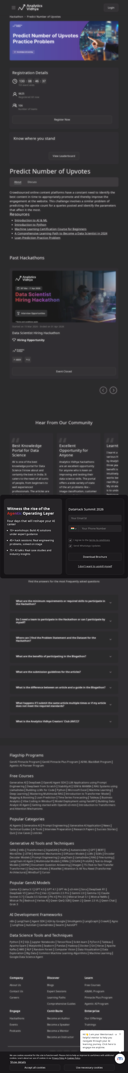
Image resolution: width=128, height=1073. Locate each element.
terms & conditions (99, 540)
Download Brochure (95, 557)
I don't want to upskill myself (95, 566)
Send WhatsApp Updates (87, 545)
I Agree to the (92, 540)
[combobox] (74, 528)
